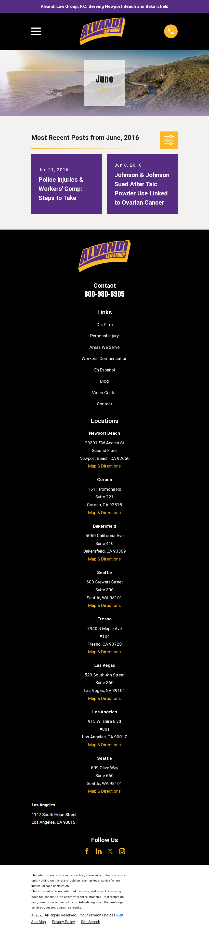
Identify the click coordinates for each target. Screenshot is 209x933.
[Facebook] (87, 851)
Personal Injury (104, 335)
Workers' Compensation (104, 358)
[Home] (102, 31)
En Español (104, 369)
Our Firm (104, 324)
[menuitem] (38, 922)
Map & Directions (104, 466)
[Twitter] (110, 851)
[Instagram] (122, 851)
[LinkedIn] (99, 851)
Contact (104, 403)
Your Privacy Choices (98, 915)
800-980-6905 (104, 294)
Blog (104, 381)
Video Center (104, 392)
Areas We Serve (104, 347)
